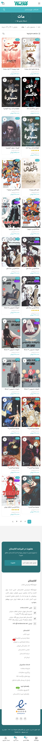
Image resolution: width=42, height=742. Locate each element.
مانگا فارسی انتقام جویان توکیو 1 (11, 508)
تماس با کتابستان (24, 650)
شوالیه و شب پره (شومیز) (11, 109)
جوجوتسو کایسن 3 (33, 468)
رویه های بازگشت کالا (23, 676)
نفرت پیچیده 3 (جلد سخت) (11, 69)
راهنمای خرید (25, 686)
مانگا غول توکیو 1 (14, 229)
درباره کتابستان (25, 653)
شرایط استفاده (25, 668)
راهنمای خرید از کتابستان (21, 694)
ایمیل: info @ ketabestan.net (22, 623)
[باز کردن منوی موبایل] (39, 3)
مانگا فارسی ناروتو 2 (13, 190)
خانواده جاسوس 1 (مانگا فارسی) (12, 390)
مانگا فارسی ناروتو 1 (33, 229)
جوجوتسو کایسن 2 (13, 468)
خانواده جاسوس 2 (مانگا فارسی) (31, 390)
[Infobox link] (21, 552)
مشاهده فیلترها (32, 34)
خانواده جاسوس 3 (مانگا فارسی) (11, 351)
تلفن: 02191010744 (26, 608)
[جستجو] (4, 9)
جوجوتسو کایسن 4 (13, 428)
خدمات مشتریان (24, 665)
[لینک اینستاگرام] (17, 718)
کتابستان (26, 630)
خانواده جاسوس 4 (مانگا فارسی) (31, 351)
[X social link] (21, 718)
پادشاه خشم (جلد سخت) (32, 69)
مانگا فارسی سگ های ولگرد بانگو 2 (12, 269)
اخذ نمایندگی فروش (23, 646)
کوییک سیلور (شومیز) (12, 148)
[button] (25, 41)
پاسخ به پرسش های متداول (21, 680)
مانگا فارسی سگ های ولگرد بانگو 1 (32, 309)
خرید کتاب (26, 634)
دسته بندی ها (22, 21)
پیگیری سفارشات (24, 672)
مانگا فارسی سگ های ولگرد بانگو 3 (32, 269)
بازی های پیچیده (34, 190)
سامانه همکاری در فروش (21, 641)
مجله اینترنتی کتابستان (22, 638)
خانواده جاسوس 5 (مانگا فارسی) (11, 309)
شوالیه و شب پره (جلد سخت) (32, 149)
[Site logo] (21, 3)
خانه (39, 27)
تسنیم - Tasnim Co (20, 732)
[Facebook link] (25, 718)
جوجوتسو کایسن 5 (33, 428)
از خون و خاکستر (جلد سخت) (33, 109)
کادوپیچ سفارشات (22, 689)
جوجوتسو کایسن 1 (33, 507)
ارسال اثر (27, 657)
